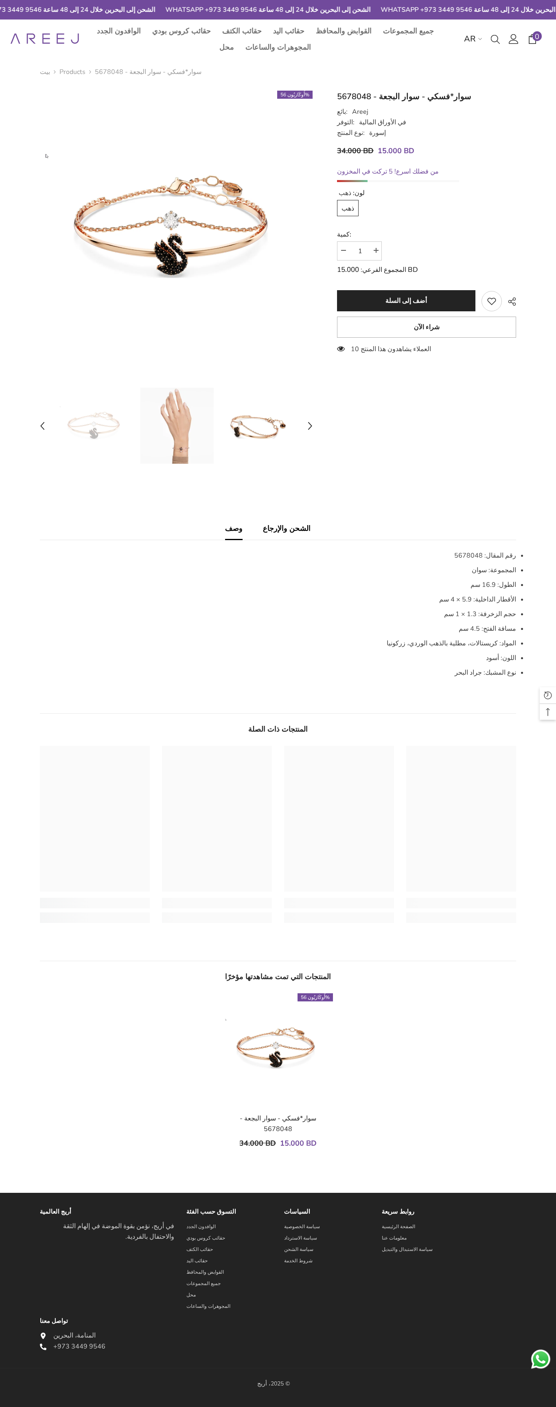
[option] (176, 227)
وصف (234, 528)
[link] (492, 301)
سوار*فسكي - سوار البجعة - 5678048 (278, 1123)
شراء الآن (427, 327)
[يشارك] (509, 301)
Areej (360, 111)
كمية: (344, 234)
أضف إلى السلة (406, 300)
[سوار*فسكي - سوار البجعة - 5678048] (278, 1048)
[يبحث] (495, 39)
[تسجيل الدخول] (513, 39)
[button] (42, 426)
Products (72, 71)
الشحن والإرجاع (287, 528)
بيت (45, 71)
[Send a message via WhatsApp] (541, 1359)
